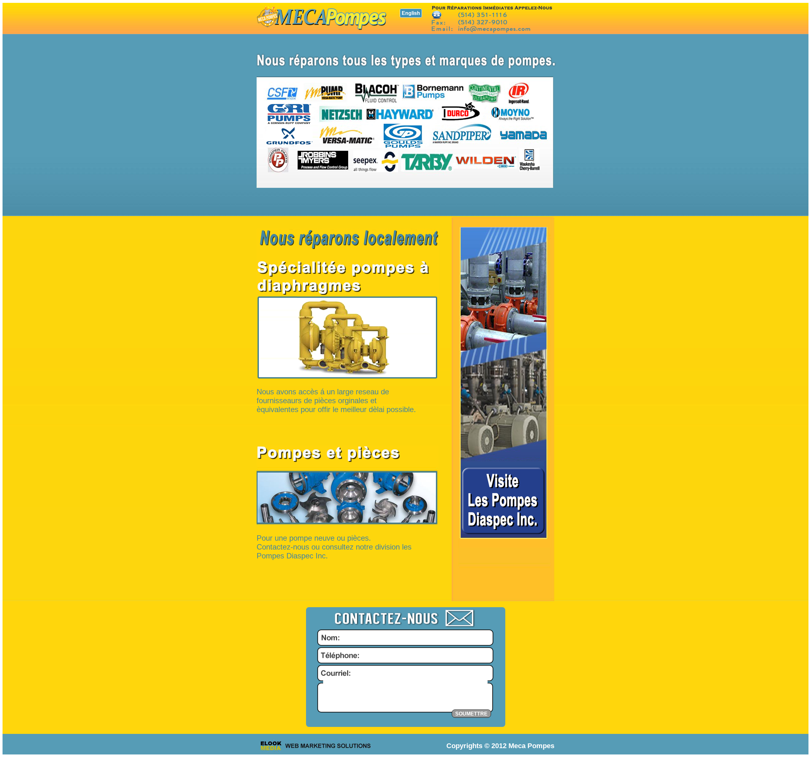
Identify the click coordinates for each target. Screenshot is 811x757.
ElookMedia (315, 746)
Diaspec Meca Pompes (322, 18)
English (411, 13)
